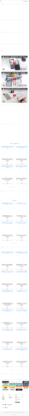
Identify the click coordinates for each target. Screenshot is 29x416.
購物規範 (3, 396)
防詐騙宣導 (3, 399)
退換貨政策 (3, 397)
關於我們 (16, 396)
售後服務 (3, 398)
